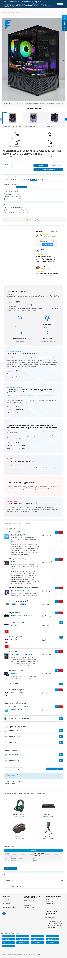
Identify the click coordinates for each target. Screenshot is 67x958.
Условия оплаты (29, 900)
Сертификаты (6, 903)
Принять (60, 4)
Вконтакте (4, 913)
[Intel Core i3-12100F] (6, 536)
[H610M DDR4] (6, 563)
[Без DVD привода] (6, 693)
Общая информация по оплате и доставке (32, 897)
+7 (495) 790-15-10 (53, 914)
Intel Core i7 (23, 939)
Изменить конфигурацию (48, 169)
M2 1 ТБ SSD (34, 179)
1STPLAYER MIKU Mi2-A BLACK (21, 654)
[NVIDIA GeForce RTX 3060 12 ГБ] (6, 615)
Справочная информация (54, 896)
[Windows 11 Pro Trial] (6, 711)
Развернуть (47, 275)
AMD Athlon (37, 936)
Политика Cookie (11, 6)
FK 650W (14, 674)
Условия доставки (29, 903)
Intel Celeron (8, 936)
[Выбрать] (61, 684)
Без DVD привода (17, 693)
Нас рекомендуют (49, 138)
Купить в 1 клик (56, 165)
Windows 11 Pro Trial (18, 710)
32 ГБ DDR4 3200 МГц (33, 187)
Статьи (48, 899)
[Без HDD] (6, 641)
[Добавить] (61, 622)
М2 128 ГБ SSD (8, 179)
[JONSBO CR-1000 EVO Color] (6, 592)
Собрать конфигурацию (55, 769)
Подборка (37, 942)
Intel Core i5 (8, 939)
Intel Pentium (23, 936)
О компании (6, 899)
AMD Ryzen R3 (52, 939)
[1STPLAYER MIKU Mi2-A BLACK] (6, 656)
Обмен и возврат (29, 907)
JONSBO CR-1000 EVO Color (20, 591)
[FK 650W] (6, 674)
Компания (6, 896)
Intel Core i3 (52, 936)
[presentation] (1, 119)
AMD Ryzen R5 (8, 942)
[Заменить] (57, 532)
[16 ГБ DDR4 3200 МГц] (6, 604)
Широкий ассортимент (17, 138)
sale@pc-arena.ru (53, 917)
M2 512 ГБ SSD (25, 179)
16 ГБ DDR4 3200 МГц (21, 187)
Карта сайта (49, 906)
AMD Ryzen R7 (23, 942)
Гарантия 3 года (50, 146)
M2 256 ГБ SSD (16, 179)
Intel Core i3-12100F (18, 535)
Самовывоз (27, 905)
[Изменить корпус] (12, 118)
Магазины (5, 901)
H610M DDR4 (15, 562)
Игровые (52, 942)
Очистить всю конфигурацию (14, 769)
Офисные (8, 946)
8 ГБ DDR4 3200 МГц (9, 187)
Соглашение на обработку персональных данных (10, 906)
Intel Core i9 (37, 939)
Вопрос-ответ (50, 901)
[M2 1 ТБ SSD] (6, 624)
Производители (50, 903)
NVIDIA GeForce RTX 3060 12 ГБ (22, 616)
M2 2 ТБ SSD (41, 179)
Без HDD (14, 640)
